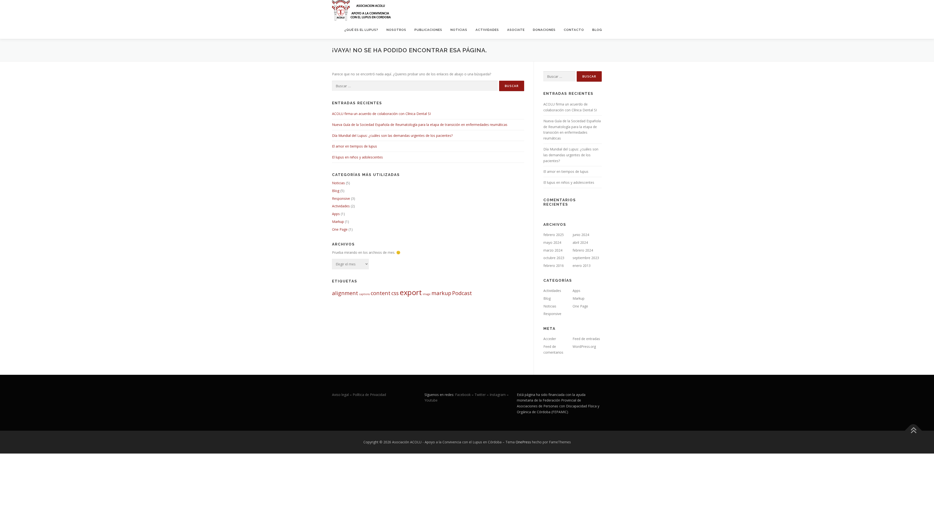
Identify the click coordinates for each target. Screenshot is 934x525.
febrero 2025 (553, 234)
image (427, 294)
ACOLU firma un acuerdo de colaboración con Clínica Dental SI (381, 113)
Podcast (462, 293)
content (380, 293)
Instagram (498, 394)
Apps (336, 213)
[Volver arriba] (913, 430)
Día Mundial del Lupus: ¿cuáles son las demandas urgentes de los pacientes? (392, 135)
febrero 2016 (553, 265)
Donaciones (544, 30)
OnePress (523, 442)
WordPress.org (584, 346)
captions (364, 294)
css (395, 293)
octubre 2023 (553, 257)
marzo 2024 (552, 250)
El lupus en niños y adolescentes (357, 157)
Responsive (341, 198)
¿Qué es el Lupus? (361, 30)
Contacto (574, 30)
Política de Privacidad (369, 394)
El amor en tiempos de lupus (354, 146)
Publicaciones (428, 30)
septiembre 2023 (586, 257)
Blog (597, 30)
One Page (340, 229)
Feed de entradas (586, 338)
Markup (338, 221)
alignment (345, 293)
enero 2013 (582, 265)
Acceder (549, 338)
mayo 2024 (552, 242)
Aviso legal (340, 394)
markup (441, 293)
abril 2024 (580, 242)
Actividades (487, 30)
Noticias (458, 30)
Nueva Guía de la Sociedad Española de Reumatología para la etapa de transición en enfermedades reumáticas (419, 124)
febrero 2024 (583, 250)
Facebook (463, 394)
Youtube (431, 400)
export (411, 292)
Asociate (516, 30)
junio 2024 (581, 234)
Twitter (481, 394)
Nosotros (396, 30)
